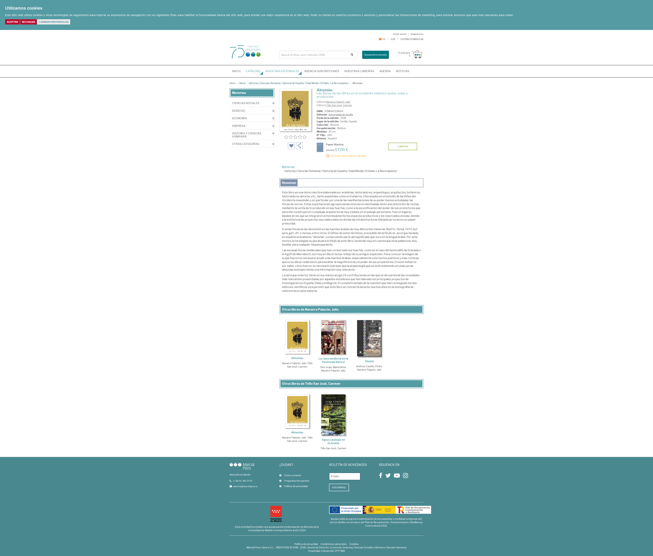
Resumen (289, 183)
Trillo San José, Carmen (339, 105)
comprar (402, 146)
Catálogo (253, 71)
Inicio (237, 71)
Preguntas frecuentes (296, 480)
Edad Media (312, 83)
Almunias (297, 358)
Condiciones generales (334, 544)
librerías (359, 71)
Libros (242, 83)
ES (384, 39)
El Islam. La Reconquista (334, 83)
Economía (239, 118)
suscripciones (321, 71)
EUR (393, 39)
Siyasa (369, 361)
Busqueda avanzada (375, 54)
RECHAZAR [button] (28, 21)
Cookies (354, 544)
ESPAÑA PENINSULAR (412, 39)
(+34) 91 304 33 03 (242, 481)
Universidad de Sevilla (341, 114)
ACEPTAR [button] (12, 21)
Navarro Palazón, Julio (338, 101)
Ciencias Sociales (245, 103)
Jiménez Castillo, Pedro (369, 366)
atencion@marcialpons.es (245, 486)
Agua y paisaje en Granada (333, 441)
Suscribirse (339, 487)
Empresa (239, 126)
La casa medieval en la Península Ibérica (333, 360)
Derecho (238, 110)
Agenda (385, 71)
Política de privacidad (296, 486)
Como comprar (292, 475)
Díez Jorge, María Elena (333, 367)
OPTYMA (339, 550)
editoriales (282, 71)
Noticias (402, 71)
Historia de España (293, 83)
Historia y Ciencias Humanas (265, 83)
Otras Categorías (245, 144)
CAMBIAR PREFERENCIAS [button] (54, 21)
